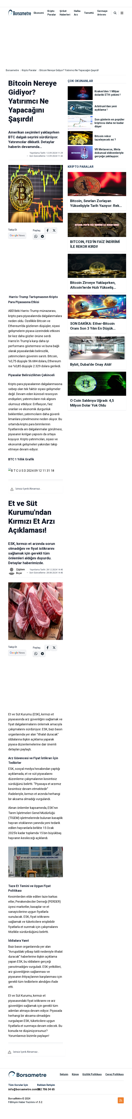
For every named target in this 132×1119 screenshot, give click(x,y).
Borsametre (12, 70)
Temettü (89, 13)
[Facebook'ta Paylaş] (48, 230)
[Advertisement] (66, 43)
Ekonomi (39, 13)
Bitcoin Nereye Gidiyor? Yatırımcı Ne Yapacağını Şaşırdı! (69, 70)
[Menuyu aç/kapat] (122, 13)
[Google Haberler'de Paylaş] (17, 235)
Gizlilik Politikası (92, 1074)
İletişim (64, 1074)
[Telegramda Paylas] (36, 236)
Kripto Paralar (29, 70)
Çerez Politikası (114, 1074)
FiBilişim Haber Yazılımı (21, 1102)
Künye (75, 1074)
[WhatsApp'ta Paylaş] (42, 236)
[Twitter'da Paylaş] (54, 230)
